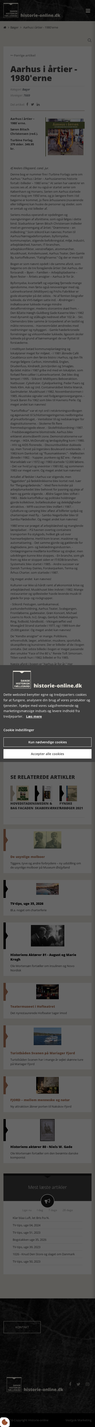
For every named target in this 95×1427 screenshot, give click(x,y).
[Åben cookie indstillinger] (5, 1422)
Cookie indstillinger (18, 730)
